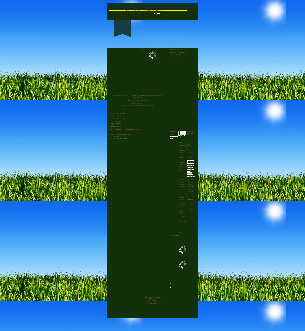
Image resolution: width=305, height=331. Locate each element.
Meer (112, 64)
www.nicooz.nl (152, 306)
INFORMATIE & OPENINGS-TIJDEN (174, 5)
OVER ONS (157, 5)
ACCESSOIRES (147, 5)
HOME (121, 5)
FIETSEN (136, 5)
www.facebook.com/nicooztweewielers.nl (152, 309)
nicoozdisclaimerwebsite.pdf (178, 284)
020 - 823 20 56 (157, 13)
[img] (122, 25)
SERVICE (128, 5)
